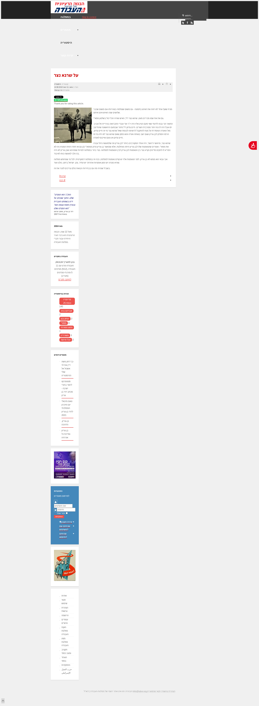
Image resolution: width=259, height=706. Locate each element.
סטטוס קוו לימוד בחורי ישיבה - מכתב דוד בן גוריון (67, 388)
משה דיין (65, 335)
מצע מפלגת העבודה (65, 641)
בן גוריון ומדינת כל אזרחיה (66, 434)
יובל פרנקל (66, 340)
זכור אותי (61, 513)
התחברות (59, 517)
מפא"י (63, 323)
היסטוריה (57, 84)
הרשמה (65, 615)
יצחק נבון (65, 319)
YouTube (192, 23)
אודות (64, 596)
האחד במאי (64, 659)
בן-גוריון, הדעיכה (65, 423)
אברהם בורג (66, 311)
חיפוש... (188, 15)
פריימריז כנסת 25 (67, 301)
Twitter (183, 23)
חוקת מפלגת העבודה (65, 630)
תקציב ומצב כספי (66, 651)
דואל (167, 84)
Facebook (187, 23)
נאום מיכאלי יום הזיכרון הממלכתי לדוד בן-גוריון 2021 (67, 408)
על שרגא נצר (66, 75)
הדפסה (159, 84)
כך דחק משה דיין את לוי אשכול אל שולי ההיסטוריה (67, 368)
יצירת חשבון (66, 522)
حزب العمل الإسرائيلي (67, 671)
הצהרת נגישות (65, 609)
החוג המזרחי (66, 327)
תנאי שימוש (64, 602)
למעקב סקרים (64, 279)
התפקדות (66, 665)
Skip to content (89, 17)
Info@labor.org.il (140, 691)
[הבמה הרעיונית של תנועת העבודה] (69, 7)
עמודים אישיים (65, 621)
